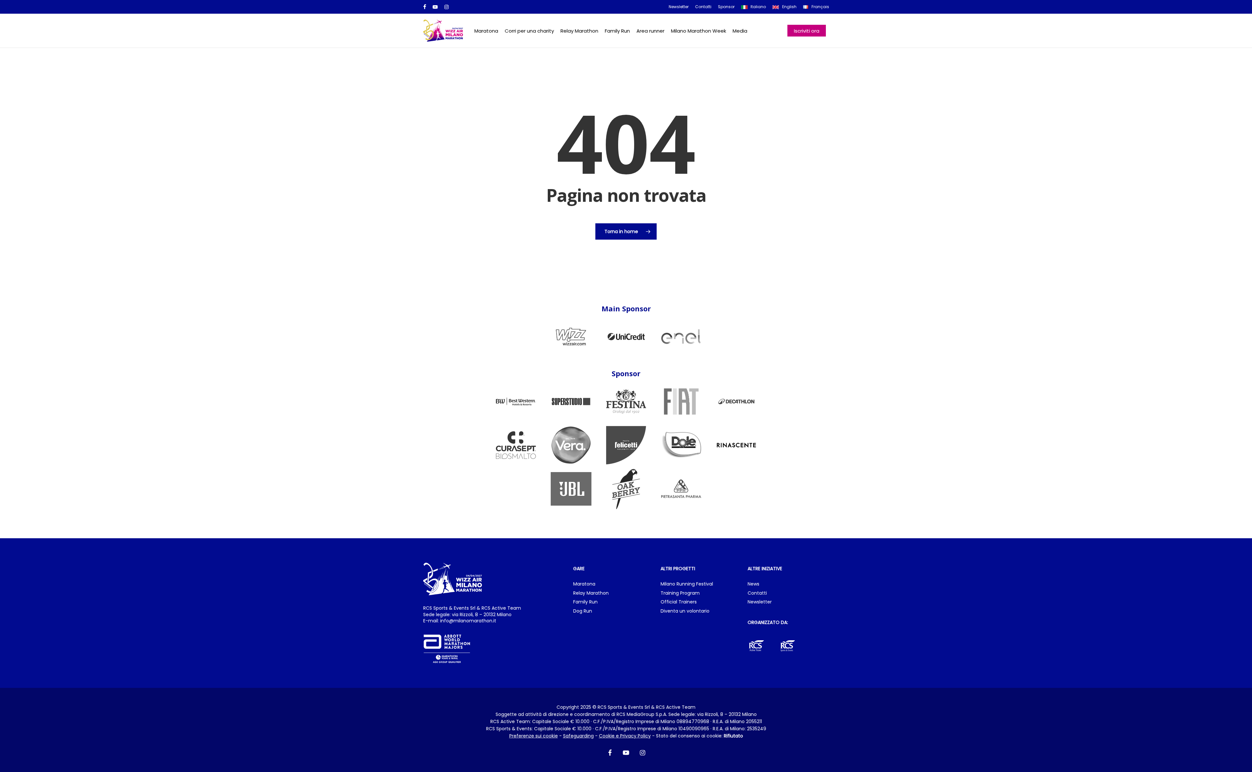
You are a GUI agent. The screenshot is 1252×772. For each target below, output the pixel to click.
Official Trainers (679, 602)
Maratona (584, 584)
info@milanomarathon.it (468, 620)
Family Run (585, 602)
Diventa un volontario (685, 611)
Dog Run (582, 611)
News (753, 584)
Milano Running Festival (687, 584)
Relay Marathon (591, 593)
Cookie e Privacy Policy (625, 736)
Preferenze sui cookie (533, 736)
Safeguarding (578, 736)
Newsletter (760, 602)
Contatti (757, 593)
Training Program (680, 593)
